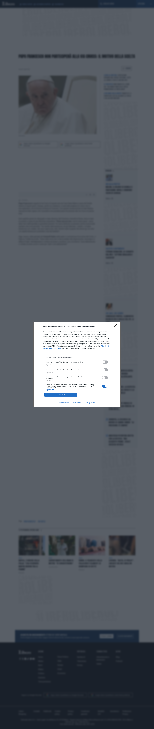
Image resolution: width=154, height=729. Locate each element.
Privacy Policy (90, 403)
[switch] (105, 362)
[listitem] (77, 357)
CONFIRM (61, 395)
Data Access (77, 403)
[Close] (116, 326)
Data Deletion (64, 403)
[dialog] (77, 364)
